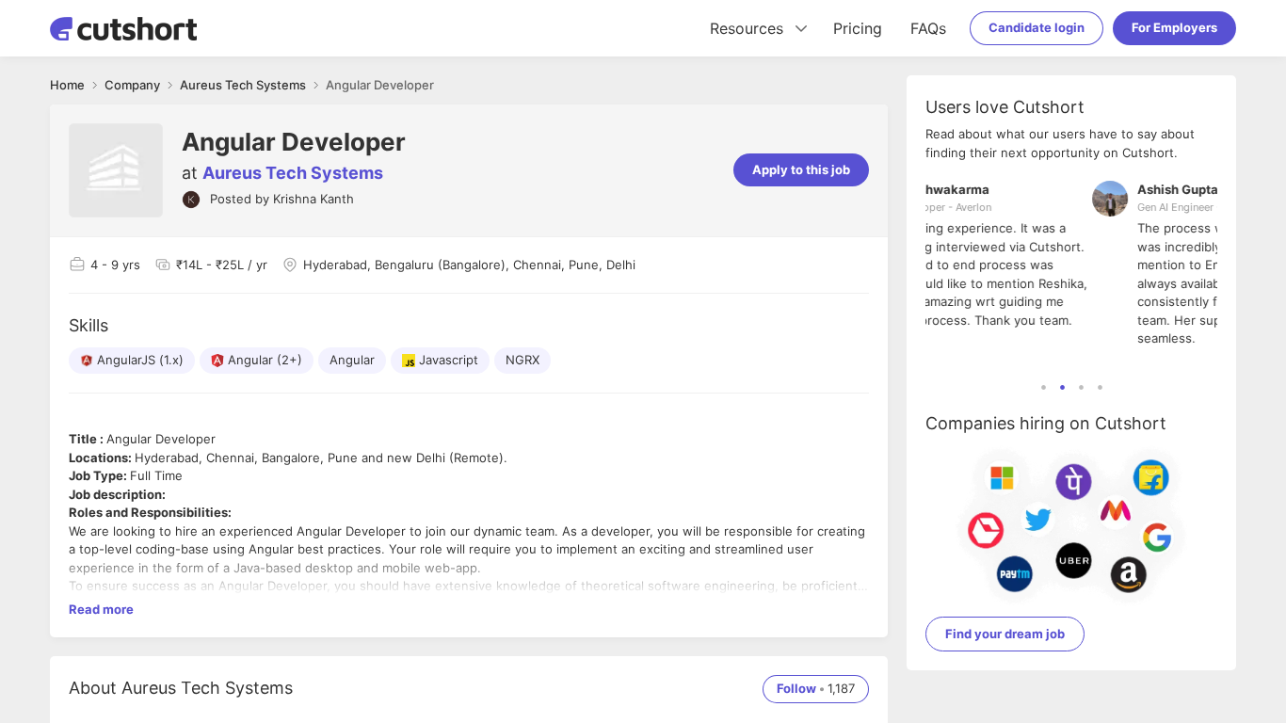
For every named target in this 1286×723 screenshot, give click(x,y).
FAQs (928, 28)
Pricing (857, 28)
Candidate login (1037, 27)
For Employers (1174, 27)
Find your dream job (1005, 633)
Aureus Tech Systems (292, 173)
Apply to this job (801, 169)
